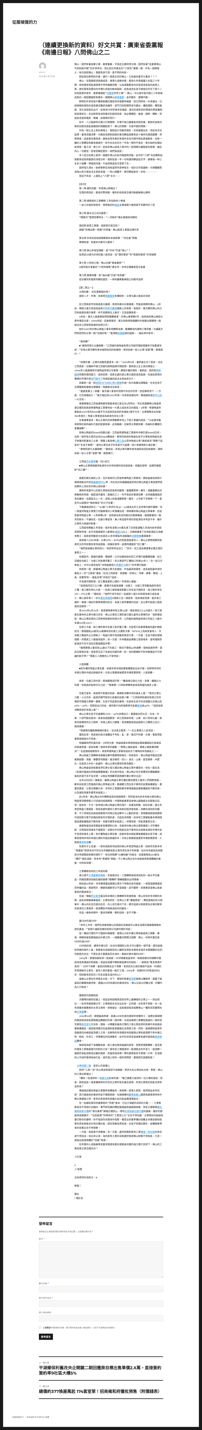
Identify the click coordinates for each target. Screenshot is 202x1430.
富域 (139, 705)
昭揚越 (121, 333)
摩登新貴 (84, 842)
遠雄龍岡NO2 (98, 482)
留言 (42, 1239)
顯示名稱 (44, 1283)
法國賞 (110, 93)
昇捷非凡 (121, 564)
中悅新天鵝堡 (110, 308)
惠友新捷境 (106, 598)
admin (42, 72)
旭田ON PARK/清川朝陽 (109, 382)
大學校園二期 (84, 1065)
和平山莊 (157, 395)
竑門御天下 (97, 378)
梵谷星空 (95, 896)
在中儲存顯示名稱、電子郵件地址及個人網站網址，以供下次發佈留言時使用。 (79, 1327)
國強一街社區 (148, 1131)
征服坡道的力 (24, 22)
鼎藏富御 (110, 295)
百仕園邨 (91, 461)
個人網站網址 (45, 1312)
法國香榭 (136, 535)
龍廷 (118, 531)
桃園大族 (104, 1078)
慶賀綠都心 (135, 1094)
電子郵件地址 (46, 1298)
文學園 (80, 1011)
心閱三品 (119, 440)
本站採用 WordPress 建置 (37, 1417)
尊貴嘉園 (119, 97)
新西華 (132, 978)
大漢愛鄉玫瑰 (96, 875)
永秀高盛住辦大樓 (134, 1111)
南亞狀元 (86, 1024)
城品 (117, 204)
